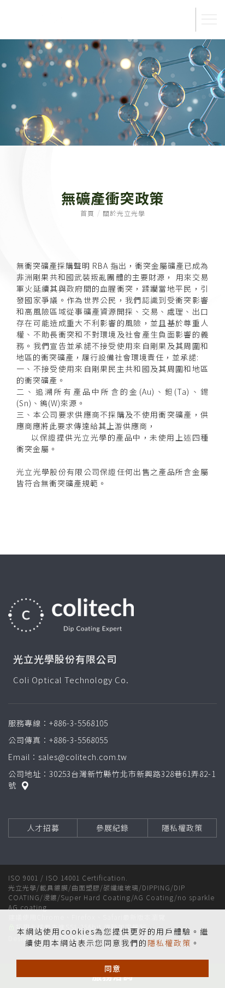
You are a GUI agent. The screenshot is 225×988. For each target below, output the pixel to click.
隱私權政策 (169, 942)
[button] (178, 19)
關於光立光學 (124, 213)
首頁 (87, 213)
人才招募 (43, 827)
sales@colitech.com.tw (82, 756)
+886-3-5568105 (78, 723)
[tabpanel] (112, 92)
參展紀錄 (112, 827)
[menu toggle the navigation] (209, 19)
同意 (112, 968)
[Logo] (57, 20)
